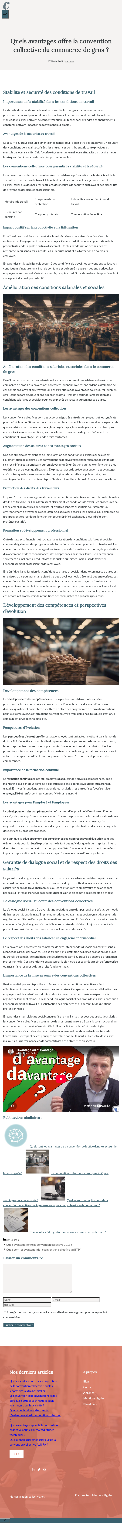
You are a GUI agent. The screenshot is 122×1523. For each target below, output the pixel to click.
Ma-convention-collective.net (27, 1496)
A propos (88, 1392)
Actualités (12, 1240)
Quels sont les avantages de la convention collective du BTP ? (43, 1249)
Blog (86, 1381)
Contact (88, 1387)
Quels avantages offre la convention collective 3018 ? (39, 1244)
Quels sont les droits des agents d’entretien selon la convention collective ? (35, 1415)
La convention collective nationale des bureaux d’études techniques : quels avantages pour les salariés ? (33, 1400)
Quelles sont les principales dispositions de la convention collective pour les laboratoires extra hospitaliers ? (34, 1385)
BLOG (16, 1454)
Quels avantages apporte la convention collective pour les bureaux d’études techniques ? (34, 1429)
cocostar (69, 61)
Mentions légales (94, 1398)
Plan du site (90, 1404)
